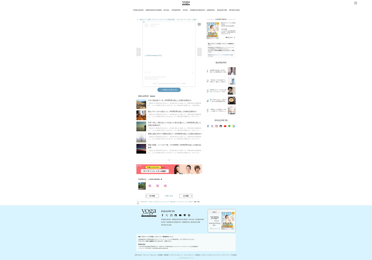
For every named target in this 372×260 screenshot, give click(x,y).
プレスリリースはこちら (149, 255)
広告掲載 (160, 255)
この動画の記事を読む (169, 90)
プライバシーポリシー (176, 255)
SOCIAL (166, 10)
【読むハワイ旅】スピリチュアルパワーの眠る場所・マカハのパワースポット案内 (167, 19)
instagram (216, 126)
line (229, 126)
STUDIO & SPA (234, 10)
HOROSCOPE (222, 10)
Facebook (208, 126)
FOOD (185, 10)
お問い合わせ (138, 255)
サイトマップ (225, 255)
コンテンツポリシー (188, 255)
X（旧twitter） (212, 126)
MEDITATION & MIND (154, 10)
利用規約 (166, 255)
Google (233, 126)
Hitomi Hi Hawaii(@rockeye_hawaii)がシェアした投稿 (169, 83)
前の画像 (152, 196)
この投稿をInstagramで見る (153, 55)
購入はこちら (229, 37)
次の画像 (186, 196)
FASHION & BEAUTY (197, 10)
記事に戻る (169, 196)
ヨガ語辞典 (234, 255)
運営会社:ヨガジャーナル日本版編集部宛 (221, 54)
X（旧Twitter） (167, 215)
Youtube (225, 126)
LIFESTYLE (211, 10)
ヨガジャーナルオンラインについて (211, 255)
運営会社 (198, 255)
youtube (180, 215)
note (221, 126)
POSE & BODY (138, 10)
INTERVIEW (176, 10)
